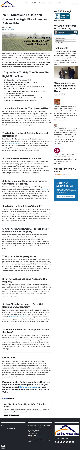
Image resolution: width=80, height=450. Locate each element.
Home (27, 2)
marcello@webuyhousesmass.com (37, 436)
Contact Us (58, 2)
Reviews (51, 2)
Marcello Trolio (9, 29)
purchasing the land (13, 143)
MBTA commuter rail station (17, 317)
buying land (45, 189)
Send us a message (29, 387)
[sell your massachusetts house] (66, 36)
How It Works (42, 2)
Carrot (29, 441)
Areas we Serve (30, 5)
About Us (33, 2)
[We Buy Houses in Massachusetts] (62, 16)
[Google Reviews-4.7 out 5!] (63, 174)
